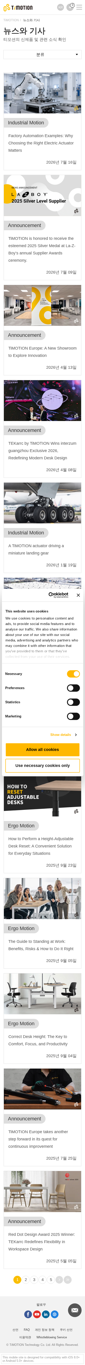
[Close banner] (78, 595)
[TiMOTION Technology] (18, 7)
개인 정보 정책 (44, 1329)
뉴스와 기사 (31, 20)
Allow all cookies (42, 749)
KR (60, 7)
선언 (15, 1329)
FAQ (27, 1329)
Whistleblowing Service (51, 1337)
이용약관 (25, 1337)
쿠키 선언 (66, 1329)
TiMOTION (11, 20)
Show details (60, 735)
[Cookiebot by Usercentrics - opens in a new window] (50, 595)
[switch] (73, 688)
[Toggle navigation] (76, 1)
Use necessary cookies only (42, 765)
